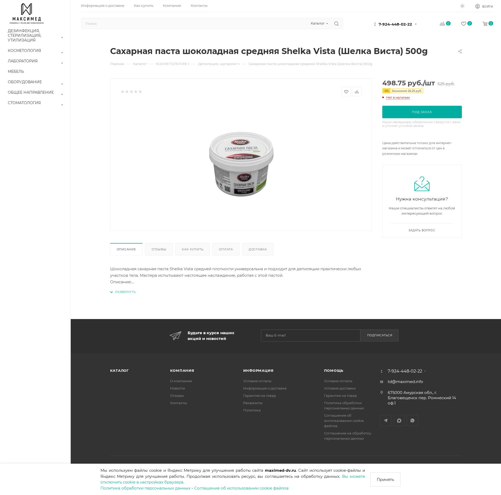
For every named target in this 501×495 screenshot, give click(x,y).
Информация (258, 370)
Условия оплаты (257, 381)
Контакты (178, 403)
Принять (385, 479)
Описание (126, 249)
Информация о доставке (265, 388)
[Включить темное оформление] (462, 5)
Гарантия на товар (259, 395)
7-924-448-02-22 (395, 24)
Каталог (119, 370)
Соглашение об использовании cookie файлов (241, 488)
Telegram (385, 420)
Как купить (192, 249)
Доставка (258, 249)
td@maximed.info (405, 381)
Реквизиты (253, 403)
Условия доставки (340, 388)
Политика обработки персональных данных (145, 488)
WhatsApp (412, 420)
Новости (177, 388)
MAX (399, 420)
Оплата (226, 249)
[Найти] (336, 23)
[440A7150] (241, 161)
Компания (182, 370)
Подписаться (379, 335)
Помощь (334, 370)
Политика (252, 410)
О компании (181, 381)
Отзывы (159, 249)
